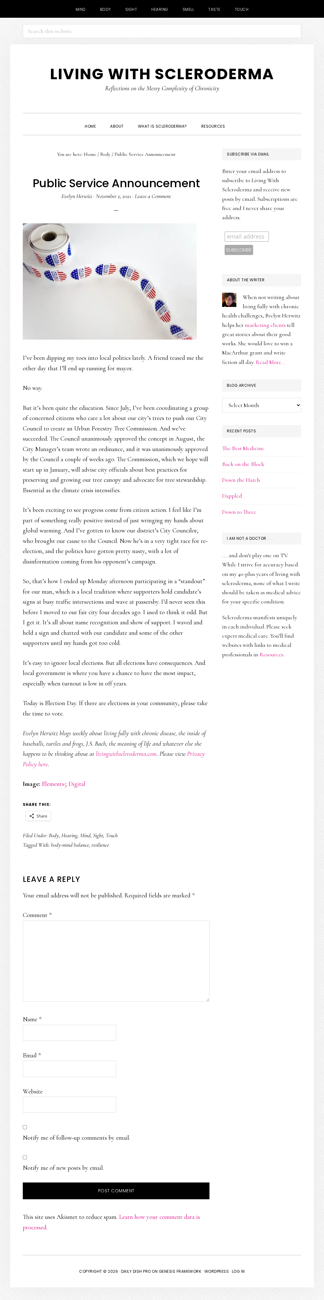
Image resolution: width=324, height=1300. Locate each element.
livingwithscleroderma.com (126, 754)
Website (33, 1091)
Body (54, 835)
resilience (100, 844)
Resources (271, 654)
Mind (85, 835)
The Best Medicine (243, 448)
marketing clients (265, 325)
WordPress (216, 1271)
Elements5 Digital (63, 784)
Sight (98, 835)
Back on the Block (243, 464)
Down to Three (239, 511)
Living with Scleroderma (162, 74)
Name (32, 1019)
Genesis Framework (180, 1271)
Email (32, 1055)
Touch (112, 835)
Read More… (270, 362)
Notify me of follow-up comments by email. (76, 1138)
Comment (37, 915)
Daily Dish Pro (136, 1271)
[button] (239, 121)
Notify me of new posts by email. (63, 1168)
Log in (238, 1271)
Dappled (232, 495)
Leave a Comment (153, 196)
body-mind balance (70, 844)
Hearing (69, 835)
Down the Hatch (241, 479)
